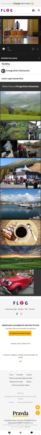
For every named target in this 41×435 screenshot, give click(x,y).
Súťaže (28, 382)
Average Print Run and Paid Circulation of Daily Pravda (20, 397)
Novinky (20, 309)
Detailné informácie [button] (9, 58)
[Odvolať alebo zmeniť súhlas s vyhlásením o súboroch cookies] (38, 407)
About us (20, 393)
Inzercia (29, 375)
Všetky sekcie (26, 4)
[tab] (20, 57)
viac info (27, 427)
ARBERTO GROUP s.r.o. (25, 423)
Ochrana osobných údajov (20, 385)
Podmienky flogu (11, 309)
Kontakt (32, 309)
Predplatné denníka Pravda (20, 333)
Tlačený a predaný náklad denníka (20, 378)
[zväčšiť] (33, 49)
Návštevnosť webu (16, 382)
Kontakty (20, 375)
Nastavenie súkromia (24, 402)
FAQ (26, 309)
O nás (11, 375)
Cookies (11, 402)
